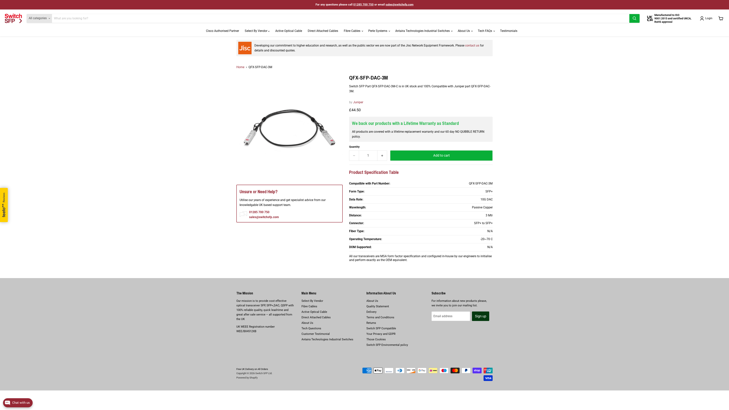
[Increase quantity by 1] (382, 155)
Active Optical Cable (288, 31)
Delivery (371, 312)
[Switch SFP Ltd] (13, 18)
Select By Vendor (256, 31)
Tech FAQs (485, 31)
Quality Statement (377, 306)
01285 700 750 (363, 4)
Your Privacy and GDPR (380, 334)
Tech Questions (311, 328)
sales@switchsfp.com (399, 4)
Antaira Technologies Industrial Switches (422, 31)
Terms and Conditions (380, 317)
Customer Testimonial (315, 334)
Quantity (354, 146)
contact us (472, 45)
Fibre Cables (352, 31)
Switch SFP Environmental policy (387, 345)
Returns (371, 323)
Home (240, 67)
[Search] (634, 18)
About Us (464, 31)
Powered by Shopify (247, 377)
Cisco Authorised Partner (222, 31)
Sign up (480, 316)
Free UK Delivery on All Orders (252, 369)
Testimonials (508, 31)
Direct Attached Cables (323, 31)
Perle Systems (378, 31)
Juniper (358, 102)
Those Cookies (376, 339)
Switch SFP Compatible (381, 328)
